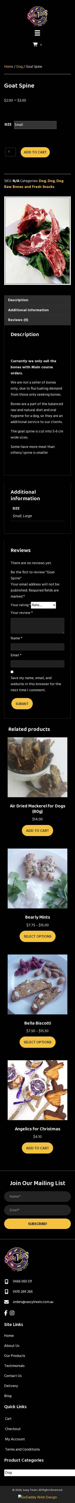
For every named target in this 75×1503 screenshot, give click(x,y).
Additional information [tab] (28, 310)
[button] (37, 1224)
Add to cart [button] (37, 831)
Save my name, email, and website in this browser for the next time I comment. (36, 684)
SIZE (8, 125)
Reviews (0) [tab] (18, 320)
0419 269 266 (23, 1292)
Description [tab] (18, 300)
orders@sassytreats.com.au (33, 1302)
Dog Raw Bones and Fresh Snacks (34, 184)
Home (8, 67)
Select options (37, 937)
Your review (22, 613)
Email (16, 655)
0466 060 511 (22, 1281)
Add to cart (35, 152)
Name (16, 638)
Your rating (21, 605)
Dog (19, 67)
